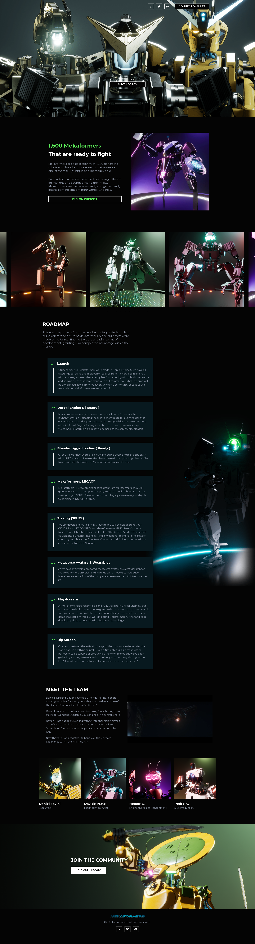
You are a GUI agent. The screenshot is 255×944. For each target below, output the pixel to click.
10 (147, 311)
